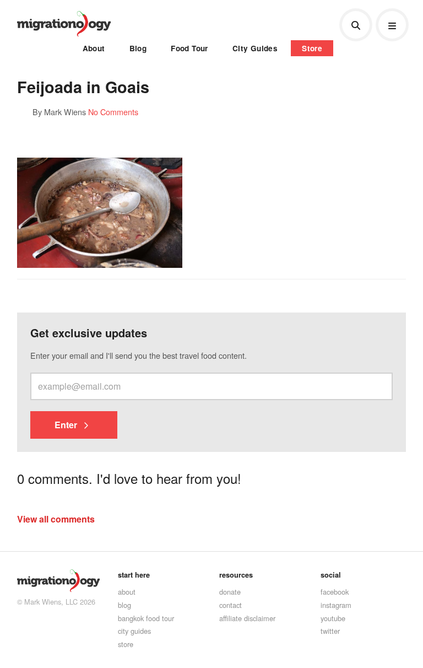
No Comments (113, 111)
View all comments (56, 519)
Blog (138, 48)
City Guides (255, 48)
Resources (236, 575)
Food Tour (189, 48)
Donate (230, 591)
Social (331, 575)
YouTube (333, 618)
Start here (134, 575)
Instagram (336, 605)
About (94, 48)
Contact (230, 605)
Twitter (330, 631)
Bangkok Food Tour (146, 618)
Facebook (335, 591)
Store (312, 48)
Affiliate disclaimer (247, 618)
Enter (67, 424)
